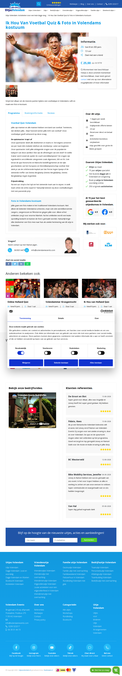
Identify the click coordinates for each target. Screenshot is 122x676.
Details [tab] (61, 318)
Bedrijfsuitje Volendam (103, 562)
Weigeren (26, 363)
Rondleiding (68, 616)
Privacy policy (39, 619)
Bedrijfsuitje (54, 10)
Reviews (51, 113)
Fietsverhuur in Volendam (73, 577)
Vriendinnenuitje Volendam (45, 580)
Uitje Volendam (12, 567)
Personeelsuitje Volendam (102, 570)
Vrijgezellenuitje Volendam (45, 584)
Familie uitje (95, 10)
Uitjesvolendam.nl (25, 670)
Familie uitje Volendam (75, 562)
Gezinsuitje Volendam (72, 567)
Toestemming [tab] (25, 318)
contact (84, 79)
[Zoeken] (38, 4)
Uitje (45, 10)
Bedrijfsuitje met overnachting (103, 580)
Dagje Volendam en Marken (17, 577)
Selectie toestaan (61, 363)
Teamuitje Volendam (100, 567)
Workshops (67, 613)
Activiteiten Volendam (15, 584)
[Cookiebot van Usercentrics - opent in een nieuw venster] (102, 311)
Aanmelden (89, 540)
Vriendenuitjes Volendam (44, 570)
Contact (100, 4)
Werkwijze (74, 4)
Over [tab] (97, 318)
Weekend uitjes (108, 10)
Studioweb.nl (48, 670)
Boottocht (67, 619)
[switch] (47, 353)
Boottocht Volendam (14, 580)
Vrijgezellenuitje (81, 10)
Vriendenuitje (67, 10)
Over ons (90, 4)
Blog (82, 4)
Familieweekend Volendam (74, 574)
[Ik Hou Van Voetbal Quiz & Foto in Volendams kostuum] (47, 57)
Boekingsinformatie (34, 113)
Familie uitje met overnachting (75, 570)
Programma (14, 113)
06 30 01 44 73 (13, 629)
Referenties (39, 609)
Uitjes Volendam (34, 10)
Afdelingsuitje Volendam (101, 574)
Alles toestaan (96, 363)
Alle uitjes (67, 609)
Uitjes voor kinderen (96, 616)
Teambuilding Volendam (101, 577)
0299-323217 (113, 4)
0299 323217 (14, 626)
